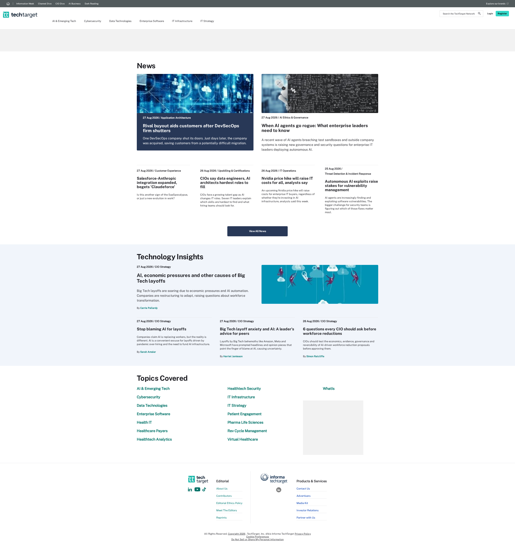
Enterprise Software (152, 21)
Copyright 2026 (236, 533)
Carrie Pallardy (149, 308)
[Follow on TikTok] (204, 489)
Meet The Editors (226, 510)
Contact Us (303, 488)
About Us (222, 488)
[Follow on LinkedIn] (189, 489)
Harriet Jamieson (233, 356)
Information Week (25, 3)
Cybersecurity (92, 21)
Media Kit (302, 503)
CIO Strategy (163, 266)
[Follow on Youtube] (198, 489)
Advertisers (304, 495)
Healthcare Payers (152, 431)
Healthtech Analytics (154, 439)
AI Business (75, 3)
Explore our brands (496, 3)
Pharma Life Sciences (245, 422)
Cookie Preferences (257, 536)
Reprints (221, 517)
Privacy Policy (303, 533)
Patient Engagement (245, 414)
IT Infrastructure (182, 21)
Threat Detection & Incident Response (348, 173)
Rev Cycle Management (247, 431)
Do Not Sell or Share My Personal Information (257, 539)
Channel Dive (45, 3)
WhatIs (329, 388)
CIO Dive (60, 3)
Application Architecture (176, 117)
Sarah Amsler (148, 352)
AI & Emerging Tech (64, 21)
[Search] (479, 14)
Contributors (224, 495)
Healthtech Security (244, 388)
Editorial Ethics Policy (229, 503)
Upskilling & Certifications (234, 170)
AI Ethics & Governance (294, 117)
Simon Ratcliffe (315, 356)
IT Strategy (207, 21)
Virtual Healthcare (243, 439)
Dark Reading (92, 3)
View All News (257, 231)
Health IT (144, 422)
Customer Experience (168, 170)
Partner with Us (306, 517)
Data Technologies (120, 21)
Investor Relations (308, 510)
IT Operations (288, 170)
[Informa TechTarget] (8, 3)
